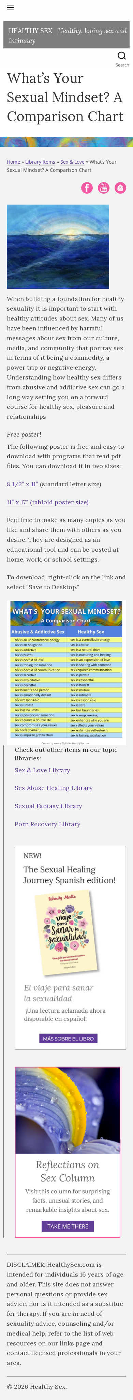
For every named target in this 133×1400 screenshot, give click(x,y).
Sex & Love (72, 162)
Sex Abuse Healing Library (54, 788)
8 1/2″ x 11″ (22, 484)
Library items (40, 162)
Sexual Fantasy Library (48, 806)
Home (13, 162)
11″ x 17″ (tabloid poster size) (47, 502)
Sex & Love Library (42, 770)
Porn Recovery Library (47, 824)
